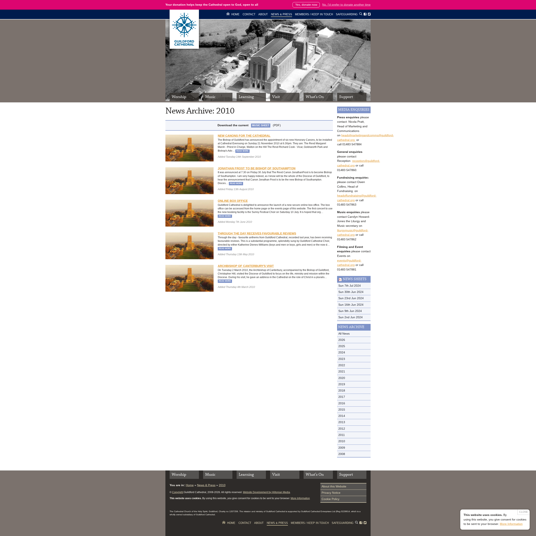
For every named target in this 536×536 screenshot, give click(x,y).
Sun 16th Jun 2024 (350, 304)
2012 (341, 428)
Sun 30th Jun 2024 (350, 292)
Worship (179, 96)
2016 (341, 403)
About (263, 14)
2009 (341, 447)
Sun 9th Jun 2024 (350, 311)
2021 (341, 371)
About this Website (334, 486)
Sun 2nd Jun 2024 (350, 317)
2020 (341, 378)
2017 (341, 396)
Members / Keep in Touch (314, 14)
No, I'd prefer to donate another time (346, 4)
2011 (341, 435)
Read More (242, 151)
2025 (341, 346)
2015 (341, 409)
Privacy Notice (331, 492)
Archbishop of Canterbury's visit (246, 266)
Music (210, 96)
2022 (341, 365)
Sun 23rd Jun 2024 (351, 298)
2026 (341, 339)
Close (523, 512)
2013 (341, 422)
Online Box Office (233, 200)
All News (344, 333)
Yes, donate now (306, 4)
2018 (341, 390)
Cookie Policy (330, 499)
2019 (341, 384)
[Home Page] (184, 47)
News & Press (281, 14)
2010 (341, 441)
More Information (300, 498)
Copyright (177, 492)
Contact (249, 14)
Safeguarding (347, 14)
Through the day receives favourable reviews (257, 233)
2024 (341, 352)
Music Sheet (260, 125)
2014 (341, 415)
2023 (341, 359)
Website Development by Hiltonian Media (266, 492)
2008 (341, 454)
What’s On (315, 96)
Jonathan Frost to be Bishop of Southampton (256, 168)
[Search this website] (360, 14)
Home (235, 14)
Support (346, 96)
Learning (246, 96)
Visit (276, 96)
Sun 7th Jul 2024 (349, 285)
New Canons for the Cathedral (244, 135)
